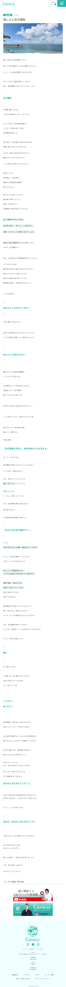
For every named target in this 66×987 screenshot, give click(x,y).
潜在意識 (7, 15)
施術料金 (15, 974)
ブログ (37, 974)
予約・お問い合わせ (23, 978)
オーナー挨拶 (49, 974)
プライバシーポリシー (42, 978)
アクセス (26, 974)
